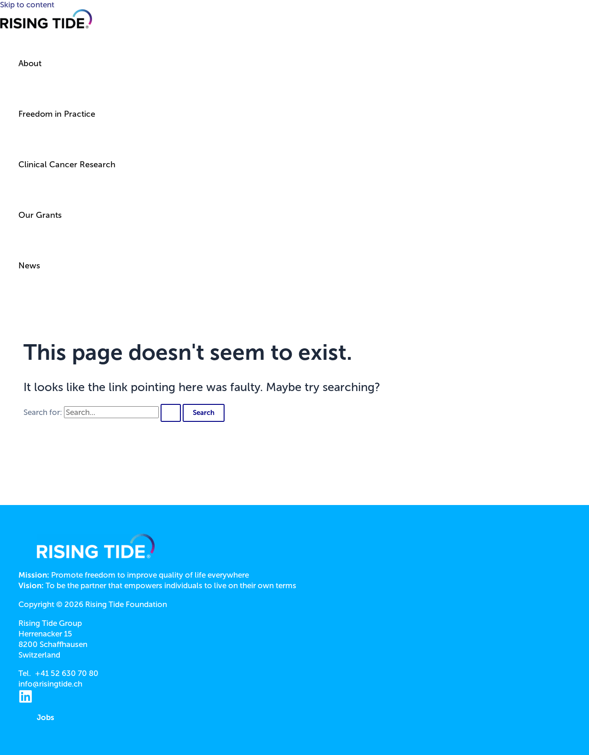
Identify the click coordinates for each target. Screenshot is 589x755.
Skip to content (27, 4)
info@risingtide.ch (50, 683)
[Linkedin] (25, 700)
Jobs (45, 717)
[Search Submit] (171, 413)
